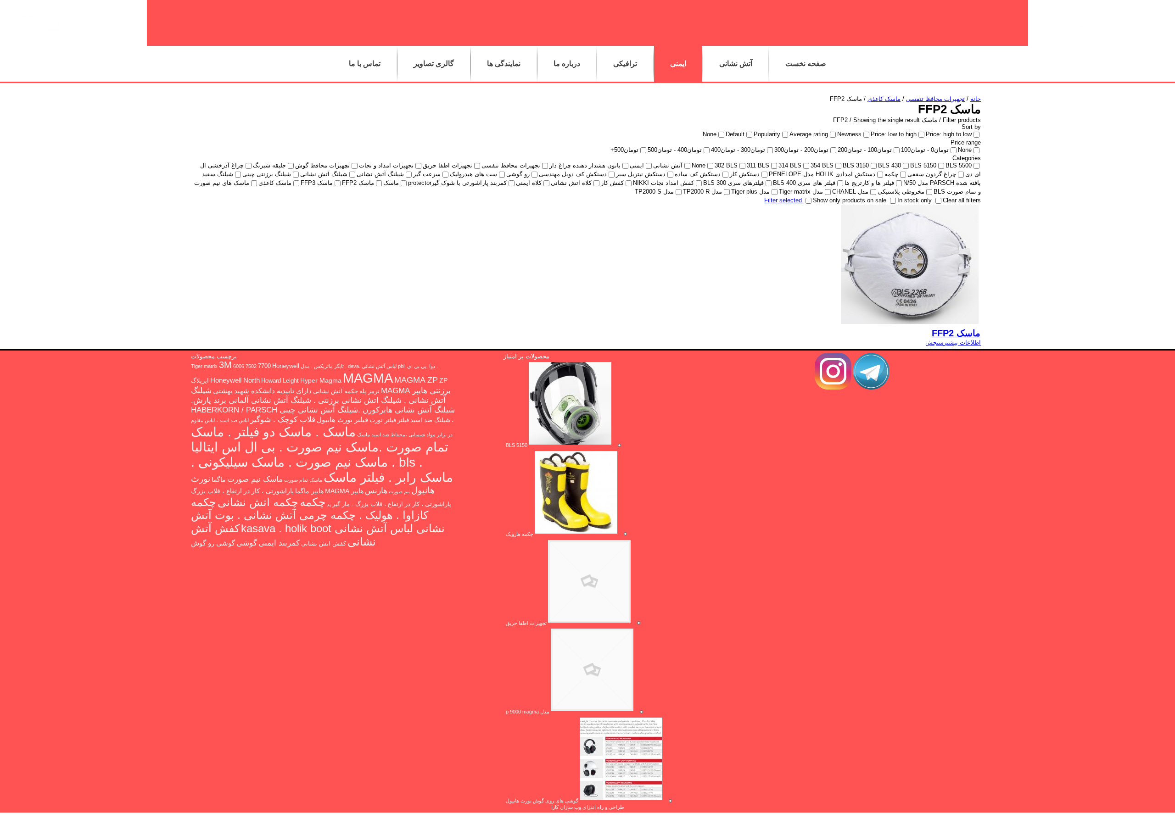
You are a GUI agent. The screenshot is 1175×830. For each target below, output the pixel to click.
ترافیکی (625, 63)
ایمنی (678, 63)
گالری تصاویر (434, 63)
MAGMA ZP (416, 379)
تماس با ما (364, 63)
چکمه (312, 502)
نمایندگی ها (503, 63)
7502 (251, 366)
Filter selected (784, 200)
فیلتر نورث (382, 420)
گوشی (246, 542)
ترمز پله (369, 391)
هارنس (376, 490)
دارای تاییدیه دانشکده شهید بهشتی (262, 391)
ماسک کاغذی (884, 98)
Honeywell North (235, 380)
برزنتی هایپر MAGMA (416, 390)
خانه (975, 98)
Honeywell (285, 366)
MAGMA (368, 377)
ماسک (363, 434)
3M (225, 365)
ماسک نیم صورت (255, 479)
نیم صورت (399, 491)
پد (329, 504)
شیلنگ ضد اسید (430, 420)
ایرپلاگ (200, 381)
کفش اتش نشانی (323, 543)
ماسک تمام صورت (303, 480)
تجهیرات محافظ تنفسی (935, 98)
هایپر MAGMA (344, 491)
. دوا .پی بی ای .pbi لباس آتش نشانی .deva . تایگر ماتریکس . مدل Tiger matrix (314, 366)
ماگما (219, 479)
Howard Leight (280, 381)
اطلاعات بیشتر (962, 342)
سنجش (934, 342)
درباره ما (567, 63)
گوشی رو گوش (213, 543)
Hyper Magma (320, 380)
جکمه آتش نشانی (335, 391)
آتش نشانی (735, 63)
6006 (238, 366)
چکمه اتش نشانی (258, 502)
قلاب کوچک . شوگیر (282, 419)
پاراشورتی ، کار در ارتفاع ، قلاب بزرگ (242, 491)
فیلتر (403, 420)
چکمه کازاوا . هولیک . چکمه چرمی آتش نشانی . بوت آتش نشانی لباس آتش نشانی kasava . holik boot (318, 515)
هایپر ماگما (309, 491)
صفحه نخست (805, 63)
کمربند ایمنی (279, 543)
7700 (264, 366)
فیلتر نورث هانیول (342, 419)
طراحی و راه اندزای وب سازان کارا (587, 807)
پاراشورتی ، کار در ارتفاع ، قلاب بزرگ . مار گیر (391, 504)
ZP (443, 380)
